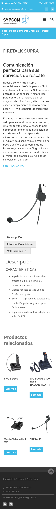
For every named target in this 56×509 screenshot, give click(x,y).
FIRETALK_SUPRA (13, 165)
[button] (44, 19)
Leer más (10, 388)
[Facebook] (46, 9)
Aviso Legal (32, 479)
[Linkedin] (52, 9)
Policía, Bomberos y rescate (24, 30)
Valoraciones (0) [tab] (17, 251)
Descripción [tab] (14, 237)
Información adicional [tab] (20, 244)
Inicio (4, 30)
